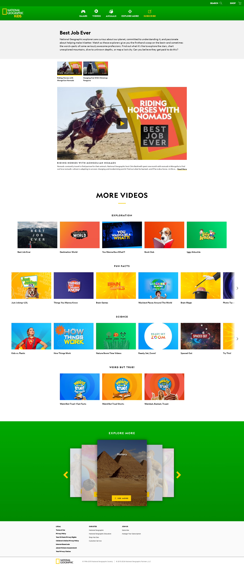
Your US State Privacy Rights (66, 537)
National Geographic (96, 530)
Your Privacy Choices (63, 551)
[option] (69, 71)
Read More (182, 169)
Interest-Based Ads (63, 544)
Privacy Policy (61, 534)
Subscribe (125, 530)
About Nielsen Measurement (66, 548)
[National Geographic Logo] (64, 563)
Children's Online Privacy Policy (67, 541)
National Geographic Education (100, 534)
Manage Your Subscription (131, 534)
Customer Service (95, 541)
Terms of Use (60, 530)
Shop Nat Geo (94, 537)
